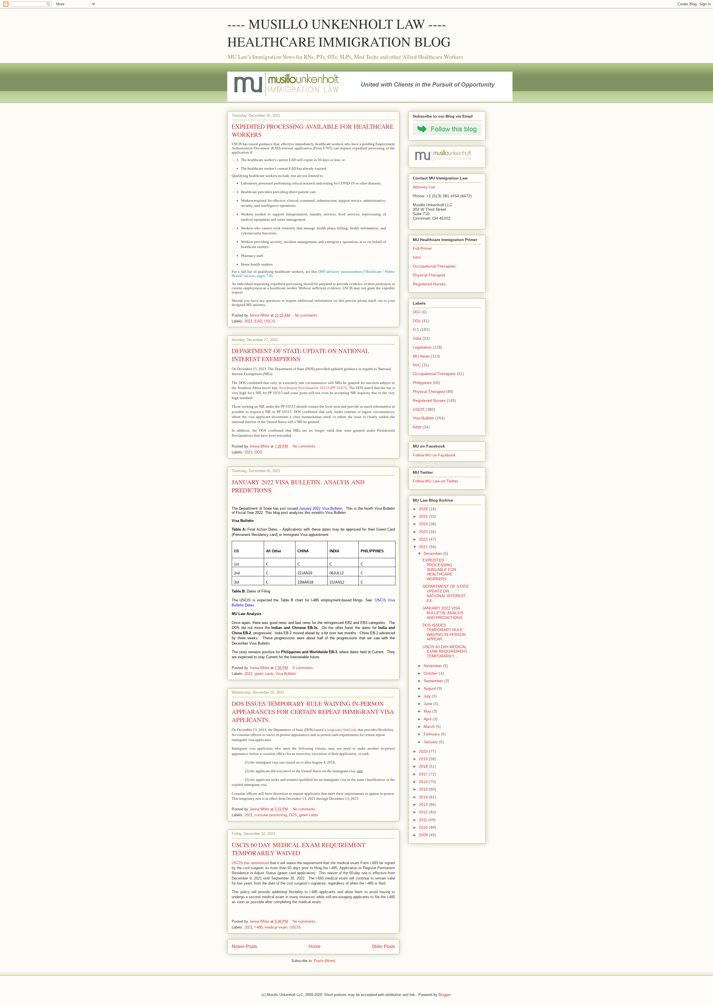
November (433, 666)
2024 (424, 524)
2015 (424, 789)
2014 (424, 797)
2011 (423, 820)
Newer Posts (244, 946)
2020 (424, 751)
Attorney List (424, 187)
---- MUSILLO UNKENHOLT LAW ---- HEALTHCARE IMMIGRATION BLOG (339, 32)
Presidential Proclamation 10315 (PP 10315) (313, 388)
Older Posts (383, 946)
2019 (424, 759)
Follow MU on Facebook (434, 455)
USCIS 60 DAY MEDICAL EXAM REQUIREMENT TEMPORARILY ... (445, 651)
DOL (417, 321)
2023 (424, 531)
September (434, 681)
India (417, 338)
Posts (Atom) (324, 961)
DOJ (417, 312)
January (431, 742)
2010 (424, 827)
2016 (424, 781)
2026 (424, 509)
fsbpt (417, 427)
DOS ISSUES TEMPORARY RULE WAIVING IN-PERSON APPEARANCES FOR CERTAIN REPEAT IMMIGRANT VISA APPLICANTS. (313, 711)
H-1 (416, 329)
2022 (424, 539)
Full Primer (422, 248)
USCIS (269, 321)
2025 (424, 516)
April (428, 719)
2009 (424, 835)
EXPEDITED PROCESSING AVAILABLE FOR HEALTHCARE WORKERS (439, 569)
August (430, 688)
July (428, 696)
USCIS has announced (250, 863)
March (430, 726)
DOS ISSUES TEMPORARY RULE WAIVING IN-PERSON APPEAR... (444, 632)
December (433, 553)
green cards (264, 674)
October (431, 673)
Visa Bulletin (286, 674)
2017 (424, 774)
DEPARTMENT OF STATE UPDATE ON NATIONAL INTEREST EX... (446, 593)
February (432, 734)
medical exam (276, 927)
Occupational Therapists (434, 266)
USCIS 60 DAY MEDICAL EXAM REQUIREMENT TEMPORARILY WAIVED (298, 849)
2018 (424, 766)
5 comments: (304, 668)
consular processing (271, 815)
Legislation (422, 347)
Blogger (444, 995)
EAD (258, 321)
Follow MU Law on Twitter (435, 481)
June (428, 703)
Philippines (422, 382)
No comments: (307, 315)
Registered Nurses (429, 284)
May (428, 711)
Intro (417, 257)
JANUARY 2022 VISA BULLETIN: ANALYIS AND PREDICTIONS (443, 613)
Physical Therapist (429, 275)
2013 (424, 804)
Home (315, 946)
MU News (421, 356)
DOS (258, 452)
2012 (424, 812)
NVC (417, 365)
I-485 (259, 927)
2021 (248, 321)
